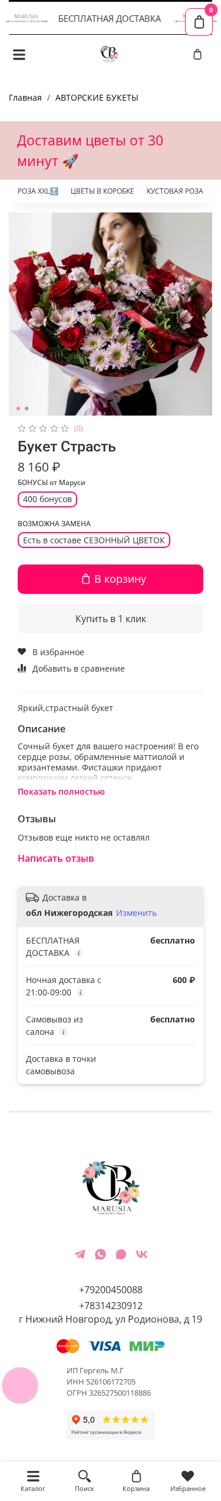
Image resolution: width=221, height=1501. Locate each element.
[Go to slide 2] (26, 408)
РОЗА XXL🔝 (38, 191)
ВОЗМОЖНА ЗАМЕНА (54, 524)
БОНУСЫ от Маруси (51, 483)
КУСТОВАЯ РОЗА (175, 191)
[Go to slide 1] (18, 408)
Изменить (136, 913)
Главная (25, 97)
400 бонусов (47, 498)
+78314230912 (111, 1305)
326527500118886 (120, 1393)
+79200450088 (111, 1289)
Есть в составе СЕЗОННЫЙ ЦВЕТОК (94, 540)
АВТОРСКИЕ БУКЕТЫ (96, 97)
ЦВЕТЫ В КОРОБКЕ (102, 191)
